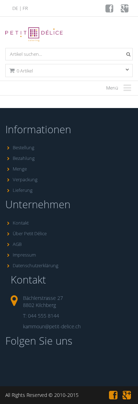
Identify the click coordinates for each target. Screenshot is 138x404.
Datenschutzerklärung (35, 265)
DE (15, 8)
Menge (20, 169)
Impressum (24, 255)
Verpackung (25, 179)
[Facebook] (109, 10)
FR (25, 8)
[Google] (125, 10)
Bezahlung (24, 158)
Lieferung (23, 190)
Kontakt (21, 223)
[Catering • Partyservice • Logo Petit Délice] (35, 36)
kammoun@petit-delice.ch (52, 326)
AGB (17, 244)
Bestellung (23, 147)
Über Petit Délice (30, 233)
